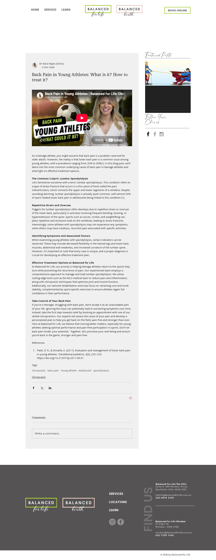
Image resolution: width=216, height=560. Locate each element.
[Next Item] (185, 73)
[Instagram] (112, 522)
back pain (53, 370)
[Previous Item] (150, 73)
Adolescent (84, 370)
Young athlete (68, 370)
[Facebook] (148, 134)
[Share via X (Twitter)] (41, 387)
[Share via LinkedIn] (50, 387)
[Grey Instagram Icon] (162, 134)
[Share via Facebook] (33, 387)
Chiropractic (39, 377)
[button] (66, 9)
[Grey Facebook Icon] (155, 134)
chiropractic (39, 370)
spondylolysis (101, 370)
